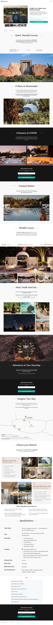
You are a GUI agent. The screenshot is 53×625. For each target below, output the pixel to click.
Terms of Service (11, 622)
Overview (5, 30)
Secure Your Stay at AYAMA (38, 21)
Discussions (11, 30)
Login (51, 1)
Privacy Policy (17, 622)
